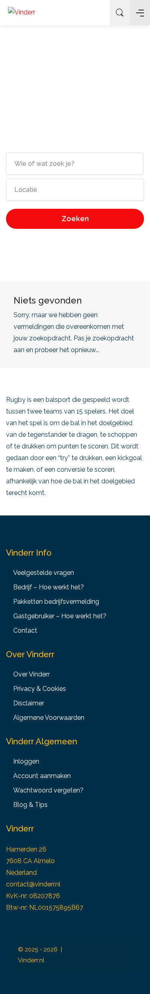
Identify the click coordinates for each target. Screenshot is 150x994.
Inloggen (97, 13)
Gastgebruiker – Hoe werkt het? (59, 616)
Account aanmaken (42, 776)
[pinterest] (127, 950)
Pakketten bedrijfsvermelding (56, 601)
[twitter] (101, 960)
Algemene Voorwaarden (48, 717)
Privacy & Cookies (39, 689)
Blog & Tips (30, 805)
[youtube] (127, 960)
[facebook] (87, 950)
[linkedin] (114, 950)
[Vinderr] (21, 12)
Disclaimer (28, 703)
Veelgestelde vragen (43, 572)
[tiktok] (114, 960)
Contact (25, 630)
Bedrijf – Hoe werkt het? (48, 587)
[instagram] (101, 950)
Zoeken (75, 218)
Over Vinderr (31, 674)
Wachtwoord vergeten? (48, 790)
